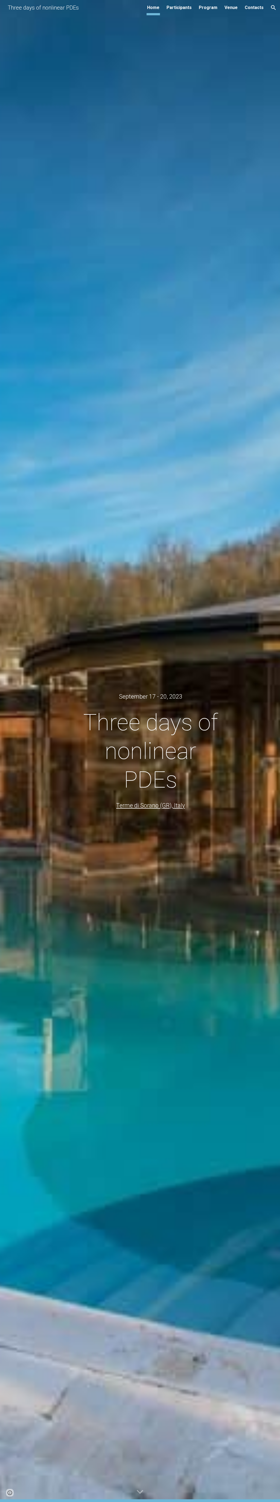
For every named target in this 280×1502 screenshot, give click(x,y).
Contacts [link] (254, 7)
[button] (273, 7)
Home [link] (153, 7)
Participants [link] (179, 7)
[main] (150, 696)
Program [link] (208, 7)
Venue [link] (231, 7)
